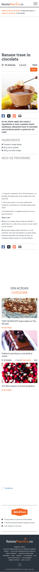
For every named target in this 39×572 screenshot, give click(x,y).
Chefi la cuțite (25, 560)
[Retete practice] (12, 3)
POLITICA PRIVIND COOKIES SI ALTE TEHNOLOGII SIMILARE (19, 549)
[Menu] (35, 3)
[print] (19, 246)
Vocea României (26, 558)
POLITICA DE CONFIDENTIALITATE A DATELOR (23, 551)
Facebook (8, 488)
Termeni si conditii (19, 547)
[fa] (19, 115)
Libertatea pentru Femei (25, 553)
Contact (6, 551)
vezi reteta (7, 328)
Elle (35, 555)
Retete (17, 10)
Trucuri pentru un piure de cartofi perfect (18, 519)
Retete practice (7, 10)
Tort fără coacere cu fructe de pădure (18, 386)
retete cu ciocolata (9, 13)
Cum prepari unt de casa (12, 526)
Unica (13, 555)
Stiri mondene (27, 555)
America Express (14, 560)
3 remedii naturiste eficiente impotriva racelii (19, 523)
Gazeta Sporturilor (14, 558)
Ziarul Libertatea (11, 553)
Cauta (34, 69)
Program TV (6, 555)
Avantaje (19, 555)
